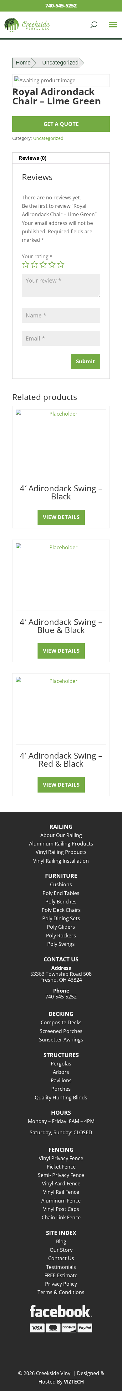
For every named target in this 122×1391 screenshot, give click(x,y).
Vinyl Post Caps (61, 1209)
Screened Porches (61, 1031)
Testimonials (61, 1267)
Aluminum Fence (61, 1200)
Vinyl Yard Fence (61, 1183)
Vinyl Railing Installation (61, 860)
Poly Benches (61, 901)
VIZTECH (74, 1381)
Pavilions (61, 1080)
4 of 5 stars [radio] (52, 264)
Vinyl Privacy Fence (61, 1158)
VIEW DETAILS (61, 517)
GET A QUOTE (61, 123)
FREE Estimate (61, 1275)
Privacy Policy (61, 1283)
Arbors (61, 1072)
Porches (61, 1088)
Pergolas (61, 1063)
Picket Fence (61, 1166)
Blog (61, 1241)
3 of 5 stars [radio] (43, 264)
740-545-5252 (61, 5)
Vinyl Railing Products (61, 852)
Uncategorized (60, 63)
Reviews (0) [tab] (32, 158)
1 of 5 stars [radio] (25, 264)
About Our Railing (61, 835)
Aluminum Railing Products (61, 843)
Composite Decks (61, 1022)
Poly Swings (61, 944)
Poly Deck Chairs (61, 910)
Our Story (61, 1249)
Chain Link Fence (61, 1217)
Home (23, 63)
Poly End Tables (61, 893)
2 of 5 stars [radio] (34, 264)
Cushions (61, 884)
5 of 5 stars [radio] (60, 264)
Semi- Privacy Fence (61, 1175)
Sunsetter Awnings (61, 1039)
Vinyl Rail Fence (61, 1192)
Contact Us (61, 1258)
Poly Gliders (61, 926)
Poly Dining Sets (61, 918)
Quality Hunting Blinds (61, 1097)
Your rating (37, 256)
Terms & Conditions (61, 1292)
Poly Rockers (61, 935)
